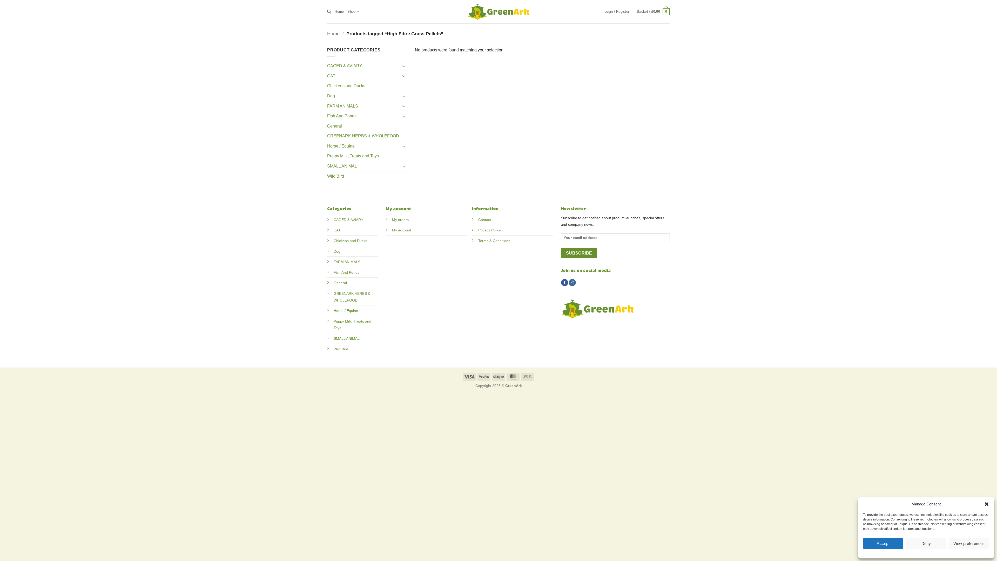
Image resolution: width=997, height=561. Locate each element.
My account (401, 230)
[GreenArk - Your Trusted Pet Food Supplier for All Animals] (498, 12)
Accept (883, 543)
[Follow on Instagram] (572, 282)
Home (339, 12)
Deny (926, 543)
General (334, 126)
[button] (986, 504)
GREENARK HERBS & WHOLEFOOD (363, 136)
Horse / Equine (341, 146)
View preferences (969, 543)
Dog (331, 96)
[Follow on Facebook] (564, 282)
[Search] (329, 12)
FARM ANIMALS (342, 106)
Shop (351, 12)
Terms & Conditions (494, 241)
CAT (331, 76)
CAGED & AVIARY (344, 66)
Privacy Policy (489, 230)
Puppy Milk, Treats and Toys (353, 156)
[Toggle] (404, 66)
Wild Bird (335, 176)
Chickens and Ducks (346, 86)
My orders (400, 220)
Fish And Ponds (341, 116)
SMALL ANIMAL (342, 166)
